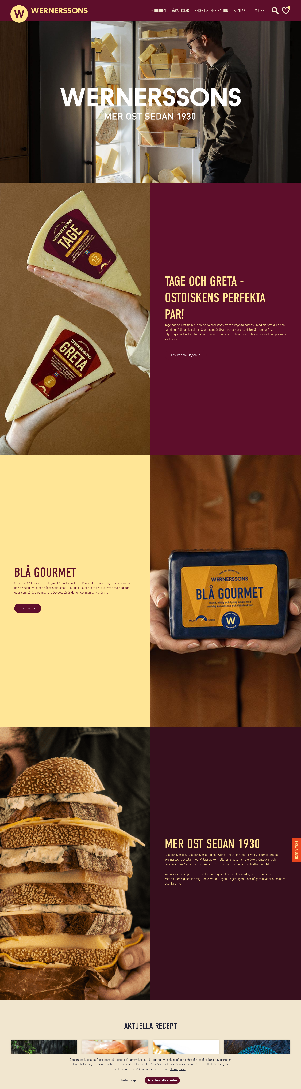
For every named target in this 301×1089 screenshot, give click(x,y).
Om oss (258, 10)
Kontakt (240, 10)
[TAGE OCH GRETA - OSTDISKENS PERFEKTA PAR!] (75, 319)
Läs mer (26, 608)
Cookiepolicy (178, 1069)
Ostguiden (158, 10)
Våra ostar (180, 10)
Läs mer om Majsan (184, 355)
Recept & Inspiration (211, 10)
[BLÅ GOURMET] (225, 591)
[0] (285, 10)
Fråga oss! (296, 850)
